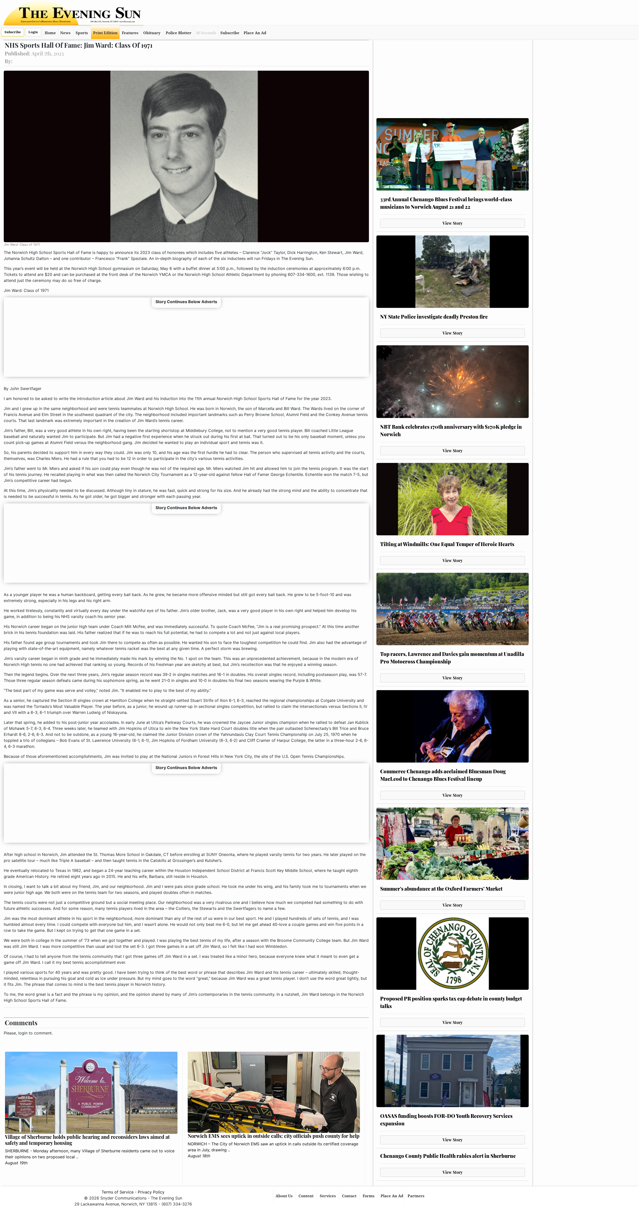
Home (50, 33)
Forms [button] (369, 1196)
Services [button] (328, 1196)
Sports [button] (82, 33)
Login (33, 32)
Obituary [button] (151, 33)
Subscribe (12, 32)
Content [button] (307, 1196)
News (65, 33)
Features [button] (130, 33)
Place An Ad (255, 33)
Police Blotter (178, 33)
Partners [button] (416, 1196)
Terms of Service (118, 1192)
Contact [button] (349, 1196)
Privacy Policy (151, 1192)
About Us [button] (285, 1196)
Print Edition (105, 33)
